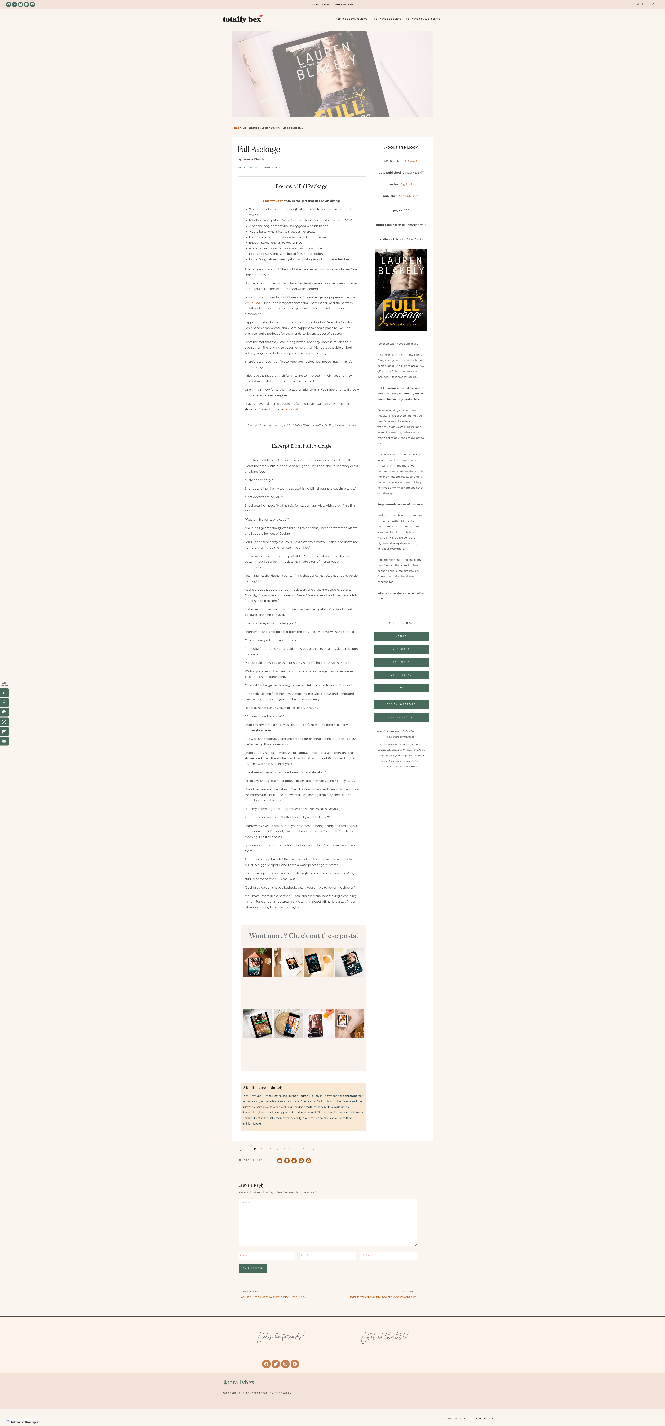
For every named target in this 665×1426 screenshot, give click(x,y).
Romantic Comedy (305, 1149)
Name (245, 1255)
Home (235, 127)
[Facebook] (8, 4)
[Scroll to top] (656, 1403)
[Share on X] (4, 722)
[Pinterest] (26, 4)
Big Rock (406, 184)
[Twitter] (14, 4)
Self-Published (409, 196)
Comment (248, 1202)
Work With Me (344, 4)
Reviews (254, 167)
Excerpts (242, 167)
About (326, 4)
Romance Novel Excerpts (423, 19)
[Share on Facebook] (4, 702)
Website (367, 1255)
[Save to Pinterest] (4, 692)
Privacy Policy (483, 1419)
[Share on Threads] (4, 712)
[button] (280, 1160)
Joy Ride (291, 409)
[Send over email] (4, 741)
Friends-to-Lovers (287, 1149)
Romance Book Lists (387, 19)
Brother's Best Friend (267, 1149)
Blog (314, 4)
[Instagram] (20, 4)
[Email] (32, 4)
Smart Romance (322, 1149)
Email (305, 1255)
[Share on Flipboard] (4, 731)
